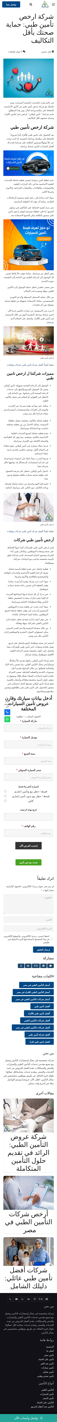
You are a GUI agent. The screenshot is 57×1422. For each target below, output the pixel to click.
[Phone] (7, 712)
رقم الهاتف (28, 826)
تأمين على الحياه (46, 1359)
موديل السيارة (28, 737)
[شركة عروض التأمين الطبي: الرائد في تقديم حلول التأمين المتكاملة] (28, 1100)
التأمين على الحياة (45, 1402)
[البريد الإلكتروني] (16, 1299)
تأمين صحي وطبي (45, 1375)
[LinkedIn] (28, 1299)
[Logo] (45, 4)
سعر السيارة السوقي (28, 770)
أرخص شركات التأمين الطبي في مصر (28, 1221)
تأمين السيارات (47, 1393)
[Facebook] (47, 1299)
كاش (30, 800)
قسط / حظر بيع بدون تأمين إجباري (31, 796)
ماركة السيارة (28, 721)
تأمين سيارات (47, 1367)
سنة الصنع (28, 753)
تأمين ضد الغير (47, 1363)
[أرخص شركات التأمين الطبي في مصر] (28, 1177)
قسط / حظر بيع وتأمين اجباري (30, 791)
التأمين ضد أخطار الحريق (42, 1406)
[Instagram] (34, 1299)
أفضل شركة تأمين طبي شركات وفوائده (25, 364)
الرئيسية (50, 1346)
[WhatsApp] (22, 1299)
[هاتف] (10, 1299)
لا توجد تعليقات (15, 51)
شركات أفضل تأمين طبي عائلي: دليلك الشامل (29, 1277)
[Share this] (43, 966)
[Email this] (50, 966)
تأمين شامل (48, 1371)
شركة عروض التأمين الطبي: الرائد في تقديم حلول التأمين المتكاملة (29, 1152)
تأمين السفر (48, 1398)
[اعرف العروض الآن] (7, 719)
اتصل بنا (50, 1350)
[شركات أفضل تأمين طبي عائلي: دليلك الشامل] (28, 1239)
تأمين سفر (49, 1355)
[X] (40, 1299)
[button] (31, 4)
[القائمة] (53, 4)
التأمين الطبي (47, 1389)
